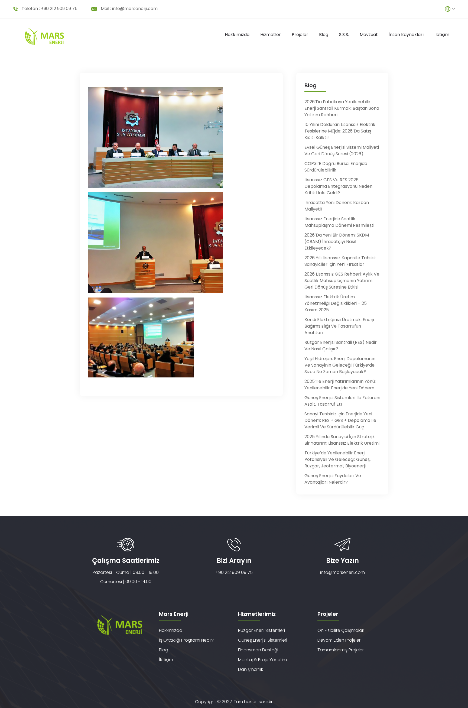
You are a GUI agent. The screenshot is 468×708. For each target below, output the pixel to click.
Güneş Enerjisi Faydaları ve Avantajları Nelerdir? (332, 479)
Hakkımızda (237, 34)
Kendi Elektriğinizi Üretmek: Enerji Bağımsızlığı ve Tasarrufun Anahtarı (339, 326)
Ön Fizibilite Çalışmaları (340, 630)
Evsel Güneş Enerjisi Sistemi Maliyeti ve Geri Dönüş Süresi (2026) (341, 150)
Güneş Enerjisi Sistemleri (262, 640)
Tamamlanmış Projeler (340, 650)
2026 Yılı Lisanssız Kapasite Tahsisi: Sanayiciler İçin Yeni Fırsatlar (340, 261)
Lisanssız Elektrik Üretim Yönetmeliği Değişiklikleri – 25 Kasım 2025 (335, 303)
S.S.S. (344, 34)
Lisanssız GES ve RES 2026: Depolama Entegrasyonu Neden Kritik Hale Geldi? (338, 186)
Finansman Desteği (258, 650)
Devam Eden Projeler (338, 640)
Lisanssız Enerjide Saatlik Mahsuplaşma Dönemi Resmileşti (339, 222)
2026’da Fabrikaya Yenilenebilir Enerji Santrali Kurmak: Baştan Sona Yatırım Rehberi (341, 108)
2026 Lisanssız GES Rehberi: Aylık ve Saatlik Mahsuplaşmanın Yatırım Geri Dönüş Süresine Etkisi (341, 280)
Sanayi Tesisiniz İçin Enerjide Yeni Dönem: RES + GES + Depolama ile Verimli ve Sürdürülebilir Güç (340, 420)
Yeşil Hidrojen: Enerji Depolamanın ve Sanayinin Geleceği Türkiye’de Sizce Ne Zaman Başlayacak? (339, 365)
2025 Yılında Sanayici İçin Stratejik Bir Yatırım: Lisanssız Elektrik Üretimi (341, 440)
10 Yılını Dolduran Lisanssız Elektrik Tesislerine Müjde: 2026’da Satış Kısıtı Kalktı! (339, 131)
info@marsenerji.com (135, 8)
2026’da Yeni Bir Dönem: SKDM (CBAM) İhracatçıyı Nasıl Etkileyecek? (336, 241)
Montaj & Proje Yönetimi (263, 660)
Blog (323, 34)
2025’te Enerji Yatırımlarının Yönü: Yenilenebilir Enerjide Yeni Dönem (340, 384)
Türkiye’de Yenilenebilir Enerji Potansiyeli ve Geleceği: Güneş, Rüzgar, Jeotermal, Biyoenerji (337, 459)
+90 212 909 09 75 (59, 8)
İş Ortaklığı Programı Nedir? (186, 640)
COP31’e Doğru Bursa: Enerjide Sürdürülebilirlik (335, 166)
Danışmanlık (250, 669)
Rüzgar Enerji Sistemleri (261, 630)
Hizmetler (270, 34)
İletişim (441, 34)
